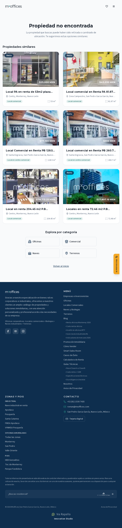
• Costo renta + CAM (73, 372)
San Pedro (10, 446)
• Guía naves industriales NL (76, 334)
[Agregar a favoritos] (54, 56)
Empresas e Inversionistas (76, 296)
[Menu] (114, 6)
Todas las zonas (12, 437)
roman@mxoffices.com (78, 406)
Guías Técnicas (71, 364)
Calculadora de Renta (74, 359)
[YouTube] (15, 331)
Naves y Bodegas (72, 309)
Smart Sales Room (72, 350)
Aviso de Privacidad (73, 388)
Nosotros (68, 383)
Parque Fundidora (13, 469)
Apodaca (9, 410)
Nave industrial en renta (16, 405)
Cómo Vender (70, 346)
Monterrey (10, 441)
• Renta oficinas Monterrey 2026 (78, 322)
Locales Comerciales (73, 305)
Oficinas (67, 300)
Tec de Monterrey (13, 464)
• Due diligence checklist (75, 380)
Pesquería (10, 414)
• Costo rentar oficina (73, 326)
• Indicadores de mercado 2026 (77, 338)
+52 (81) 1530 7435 (76, 401)
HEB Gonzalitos (12, 460)
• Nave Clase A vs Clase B (75, 368)
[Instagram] (23, 331)
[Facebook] (8, 331)
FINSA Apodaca (12, 423)
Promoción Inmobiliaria (74, 342)
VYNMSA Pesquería (14, 427)
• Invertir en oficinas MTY (75, 330)
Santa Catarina (12, 418)
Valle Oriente (11, 450)
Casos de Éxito (71, 355)
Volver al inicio (61, 266)
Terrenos (68, 314)
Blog (66, 318)
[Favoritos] (107, 6)
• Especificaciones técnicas (76, 376)
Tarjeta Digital (76, 418)
